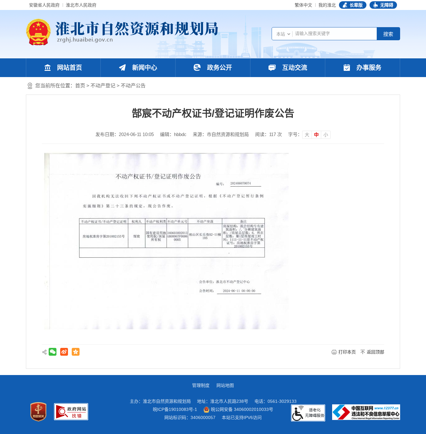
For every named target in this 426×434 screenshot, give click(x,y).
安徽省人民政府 (44, 4)
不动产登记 (102, 85)
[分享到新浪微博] (64, 352)
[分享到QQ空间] (76, 352)
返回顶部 (375, 351)
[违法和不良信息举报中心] (366, 412)
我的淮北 (327, 4)
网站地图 (225, 385)
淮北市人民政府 (81, 4)
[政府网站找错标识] (71, 411)
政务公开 (218, 67)
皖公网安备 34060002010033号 (241, 409)
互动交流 (293, 67)
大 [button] (307, 134)
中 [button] (316, 134)
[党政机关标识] (38, 411)
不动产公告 (133, 85)
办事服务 (368, 67)
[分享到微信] (52, 352)
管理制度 (201, 385)
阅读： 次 (268, 134)
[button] (352, 5)
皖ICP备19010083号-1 (175, 409)
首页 (80, 85)
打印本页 (347, 351)
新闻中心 (143, 67)
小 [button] (325, 134)
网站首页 (68, 67)
